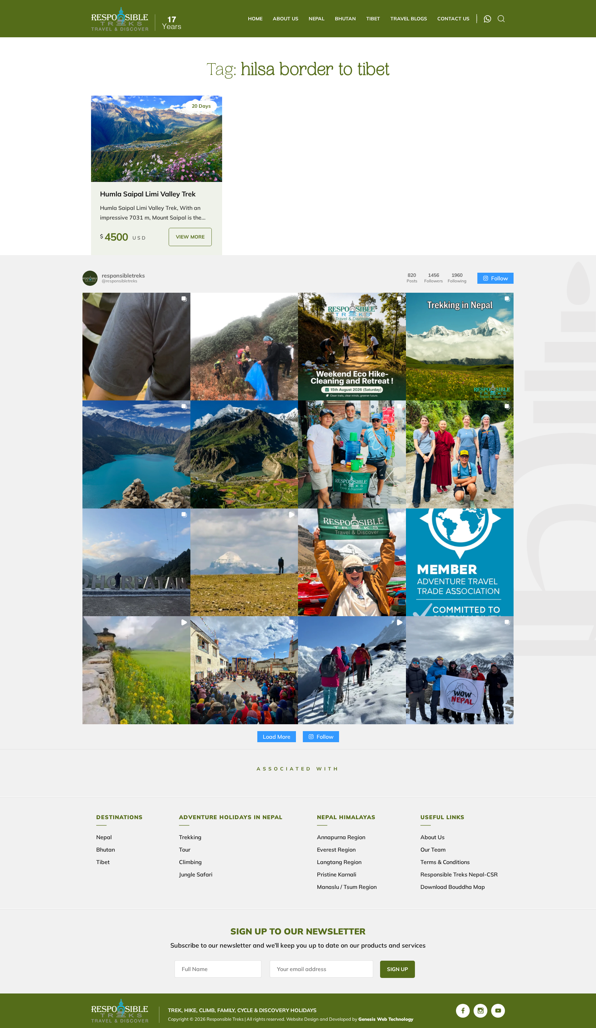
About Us (285, 19)
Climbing (190, 862)
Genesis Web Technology (385, 1019)
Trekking (190, 837)
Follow (499, 278)
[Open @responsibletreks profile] (90, 278)
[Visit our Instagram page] (480, 1011)
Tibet (373, 19)
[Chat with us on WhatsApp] (487, 18)
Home (255, 19)
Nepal (317, 19)
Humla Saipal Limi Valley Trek (148, 194)
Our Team (433, 849)
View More (190, 237)
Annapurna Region (341, 837)
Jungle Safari (195, 874)
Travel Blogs (408, 19)
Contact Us (453, 19)
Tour (184, 849)
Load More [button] (276, 736)
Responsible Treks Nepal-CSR (459, 874)
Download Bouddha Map (452, 886)
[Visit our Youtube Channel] (498, 1011)
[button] (136, 347)
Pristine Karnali (336, 874)
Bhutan (345, 19)
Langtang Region (339, 862)
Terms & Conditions (445, 862)
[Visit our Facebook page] (463, 1011)
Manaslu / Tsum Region (347, 886)
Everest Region (336, 849)
